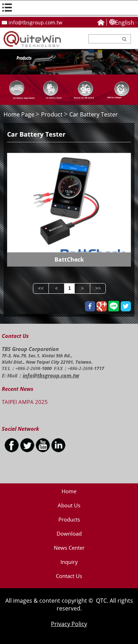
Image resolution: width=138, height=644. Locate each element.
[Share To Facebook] (90, 306)
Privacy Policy (69, 624)
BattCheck (69, 259)
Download (69, 533)
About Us (69, 505)
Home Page (19, 114)
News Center (69, 547)
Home (69, 491)
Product (52, 114)
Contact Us (69, 575)
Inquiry (69, 561)
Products (69, 519)
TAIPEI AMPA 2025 (25, 401)
